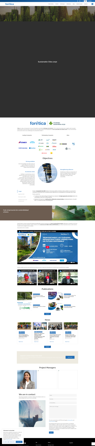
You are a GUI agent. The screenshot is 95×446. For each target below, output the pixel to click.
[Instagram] (82, 1)
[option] (89, 1)
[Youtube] (80, 1)
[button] (92, 4)
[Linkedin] (78, 1)
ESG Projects (62, 3)
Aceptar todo (19, 441)
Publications (69, 3)
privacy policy (70, 420)
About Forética (50, 3)
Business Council (79, 3)
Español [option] (89, 1)
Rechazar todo (12, 441)
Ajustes (5, 441)
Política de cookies (9, 439)
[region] (13, 436)
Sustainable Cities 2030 (36, 294)
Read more (21, 341)
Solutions (85, 3)
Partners (56, 3)
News (74, 3)
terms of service (52, 421)
